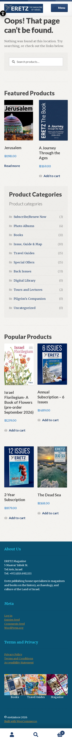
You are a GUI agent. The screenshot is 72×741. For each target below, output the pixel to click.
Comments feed (14, 623)
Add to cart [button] (52, 176)
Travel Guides (24, 253)
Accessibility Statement (19, 662)
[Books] (14, 684)
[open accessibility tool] (3, 13)
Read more (12, 166)
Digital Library (24, 280)
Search (36, 735)
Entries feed (12, 619)
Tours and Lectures (28, 290)
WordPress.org (13, 628)
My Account (12, 735)
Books (18, 235)
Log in (8, 615)
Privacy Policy (13, 654)
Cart (55, 731)
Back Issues (22, 271)
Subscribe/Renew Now (30, 217)
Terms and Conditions (18, 658)
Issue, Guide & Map (28, 244)
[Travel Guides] (36, 684)
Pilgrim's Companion (30, 299)
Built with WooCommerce (20, 721)
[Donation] (57, 684)
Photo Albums (24, 226)
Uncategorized (24, 308)
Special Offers (24, 262)
